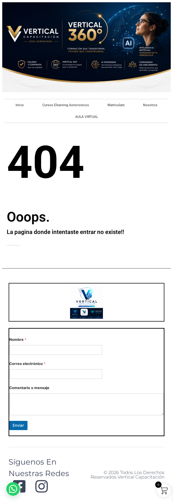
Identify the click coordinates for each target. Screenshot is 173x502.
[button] (13, 489)
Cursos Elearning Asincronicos (65, 105)
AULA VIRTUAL (86, 117)
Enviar (18, 425)
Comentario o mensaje (29, 388)
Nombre (17, 339)
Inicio (20, 105)
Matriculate (116, 105)
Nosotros (150, 105)
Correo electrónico (27, 364)
